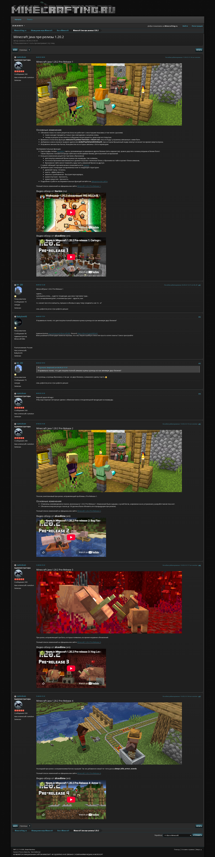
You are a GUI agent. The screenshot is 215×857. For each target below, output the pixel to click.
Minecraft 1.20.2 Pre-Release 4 (89, 773)
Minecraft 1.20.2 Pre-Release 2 (89, 511)
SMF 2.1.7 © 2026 (18, 849)
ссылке (86, 165)
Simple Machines (30, 849)
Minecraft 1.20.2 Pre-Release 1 (89, 186)
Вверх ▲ (199, 849)
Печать (199, 50)
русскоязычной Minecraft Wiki (59, 333)
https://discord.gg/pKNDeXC (88, 333)
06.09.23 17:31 (40, 316)
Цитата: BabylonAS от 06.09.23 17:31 (54, 368)
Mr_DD (20, 284)
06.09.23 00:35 (40, 57)
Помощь (177, 849)
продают (60, 151)
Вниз (15, 50)
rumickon (21, 57)
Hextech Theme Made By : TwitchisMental (26, 852)
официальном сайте (99, 181)
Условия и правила (188, 849)
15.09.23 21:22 (40, 696)
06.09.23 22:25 (40, 393)
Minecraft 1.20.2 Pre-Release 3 (89, 642)
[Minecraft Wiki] (15, 344)
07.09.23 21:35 (40, 424)
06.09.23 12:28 (40, 285)
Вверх (15, 826)
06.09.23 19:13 (40, 363)
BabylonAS (22, 316)
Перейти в (158, 835)
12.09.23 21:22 (40, 565)
